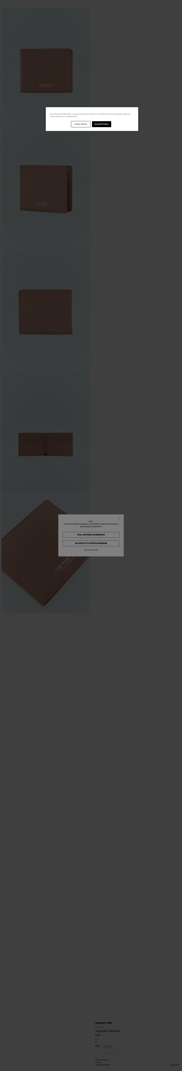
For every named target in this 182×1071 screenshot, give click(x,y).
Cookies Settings (81, 124)
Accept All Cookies (101, 124)
